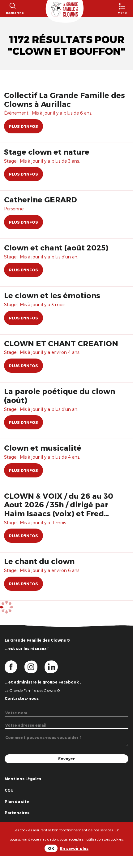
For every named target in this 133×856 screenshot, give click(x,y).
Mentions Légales (23, 779)
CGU (9, 790)
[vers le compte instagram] (34, 666)
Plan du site (17, 801)
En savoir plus (74, 848)
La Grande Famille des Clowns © (32, 690)
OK (51, 848)
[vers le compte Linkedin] (54, 666)
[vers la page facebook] (14, 666)
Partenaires (17, 812)
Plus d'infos (23, 126)
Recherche (12, 12)
